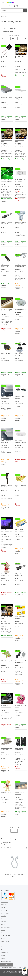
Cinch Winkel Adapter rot (21, 485)
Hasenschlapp (5, 941)
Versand (20, 967)
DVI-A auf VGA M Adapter (19, 397)
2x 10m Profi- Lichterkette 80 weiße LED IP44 (7, 706)
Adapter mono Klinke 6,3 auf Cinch (7, 223)
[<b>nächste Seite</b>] (25, 38)
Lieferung (3, 919)
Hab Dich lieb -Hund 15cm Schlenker (6, 574)
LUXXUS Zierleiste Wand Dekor (6, 441)
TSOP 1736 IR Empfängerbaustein (6, 56)
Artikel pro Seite (7, 31)
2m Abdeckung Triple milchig (20, 98)
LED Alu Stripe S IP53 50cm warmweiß (20, 265)
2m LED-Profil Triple (6, 97)
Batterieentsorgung (6, 961)
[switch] (24, 974)
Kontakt (3, 958)
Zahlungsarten (5, 910)
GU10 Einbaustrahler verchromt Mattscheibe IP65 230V (20, 310)
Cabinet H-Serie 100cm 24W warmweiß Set (19, 793)
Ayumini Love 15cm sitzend (20, 706)
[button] (14, 6)
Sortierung (13, 28)
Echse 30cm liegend (6, 661)
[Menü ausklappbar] (3, 2)
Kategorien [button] (4, 844)
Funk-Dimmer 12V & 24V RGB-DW (20, 180)
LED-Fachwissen (5, 927)
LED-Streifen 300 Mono (19, 56)
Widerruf (3, 955)
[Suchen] (25, 10)
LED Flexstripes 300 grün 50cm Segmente (6, 180)
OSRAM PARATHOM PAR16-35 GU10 (20, 223)
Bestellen (3, 916)
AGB (2, 949)
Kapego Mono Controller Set (19, 748)
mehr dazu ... (4, 902)
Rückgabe (3, 921)
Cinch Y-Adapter (5, 353)
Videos (3, 930)
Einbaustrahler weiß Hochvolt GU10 (20, 661)
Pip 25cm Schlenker (6, 792)
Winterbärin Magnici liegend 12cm (6, 748)
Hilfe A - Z (3, 907)
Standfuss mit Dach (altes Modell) (6, 485)
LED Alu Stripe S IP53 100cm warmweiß (6, 310)
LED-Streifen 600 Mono (19, 140)
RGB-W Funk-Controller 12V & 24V (20, 441)
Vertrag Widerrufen (6, 965)
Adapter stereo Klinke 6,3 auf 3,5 (19, 574)
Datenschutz (4, 952)
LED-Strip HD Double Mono (6, 617)
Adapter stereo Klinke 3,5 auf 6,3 (5, 265)
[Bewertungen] (4, 143)
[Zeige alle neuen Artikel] (26, 848)
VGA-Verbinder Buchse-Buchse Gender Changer (19, 530)
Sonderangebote (5, 935)
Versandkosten (5, 913)
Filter (5, 28)
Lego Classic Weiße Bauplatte (20, 617)
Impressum (4, 947)
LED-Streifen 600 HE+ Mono (6, 140)
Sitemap (3, 938)
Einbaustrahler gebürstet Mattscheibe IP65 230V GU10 (19, 354)
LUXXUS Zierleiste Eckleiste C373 (6, 397)
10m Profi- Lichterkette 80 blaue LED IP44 (7, 530)
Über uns (3, 933)
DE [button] (9, 6)
